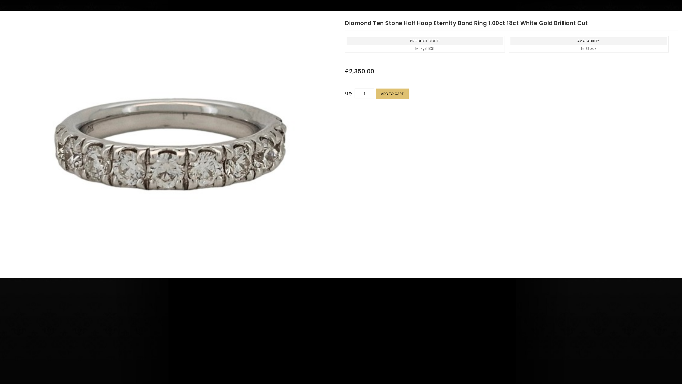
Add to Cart (392, 93)
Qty (348, 93)
